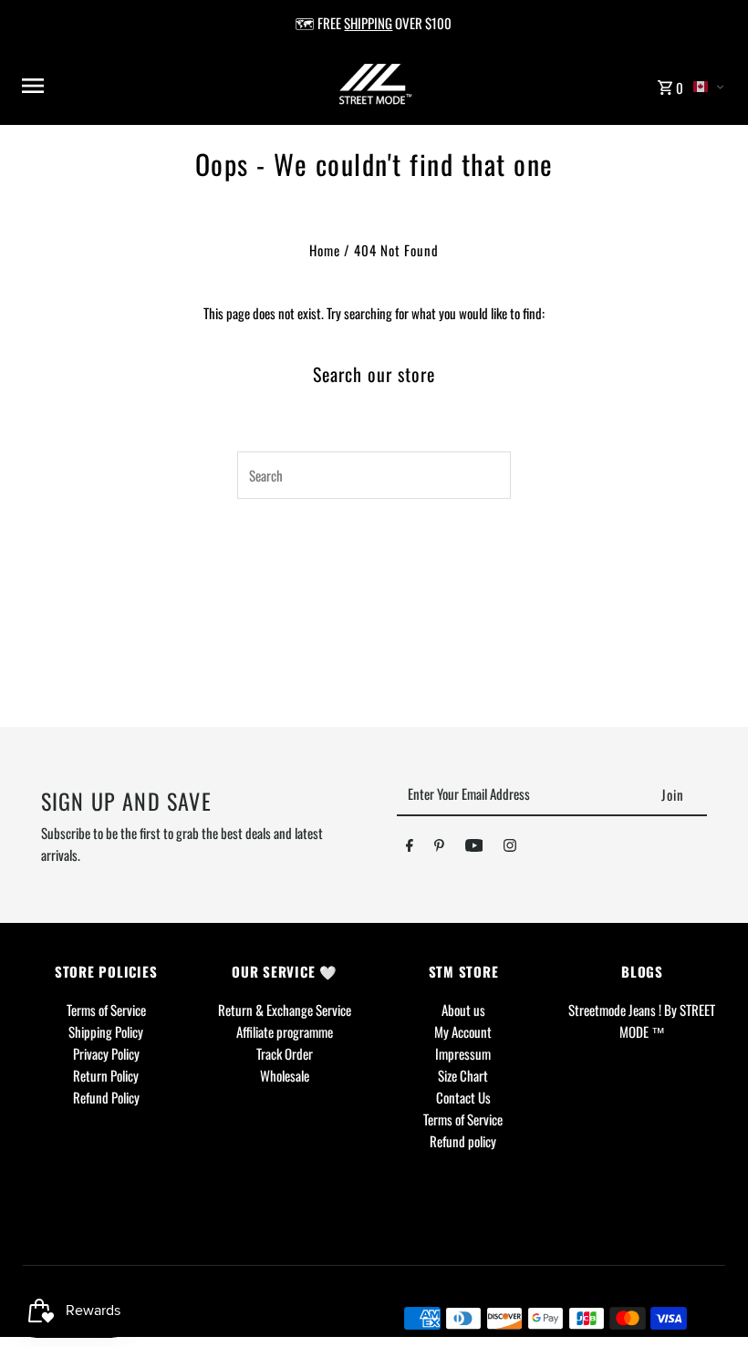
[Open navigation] (145, 86)
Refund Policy (106, 1097)
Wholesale (284, 1075)
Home (324, 250)
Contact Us (463, 1097)
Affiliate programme (284, 1031)
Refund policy (463, 1141)
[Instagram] (510, 848)
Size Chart (463, 1075)
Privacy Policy (106, 1053)
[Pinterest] (439, 848)
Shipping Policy (105, 1031)
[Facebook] (409, 848)
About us (463, 1010)
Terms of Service (106, 1010)
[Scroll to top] (709, 1299)
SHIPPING (368, 23)
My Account (463, 1031)
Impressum (463, 1053)
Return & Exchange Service (284, 1010)
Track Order (284, 1053)
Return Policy (106, 1075)
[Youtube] (474, 848)
